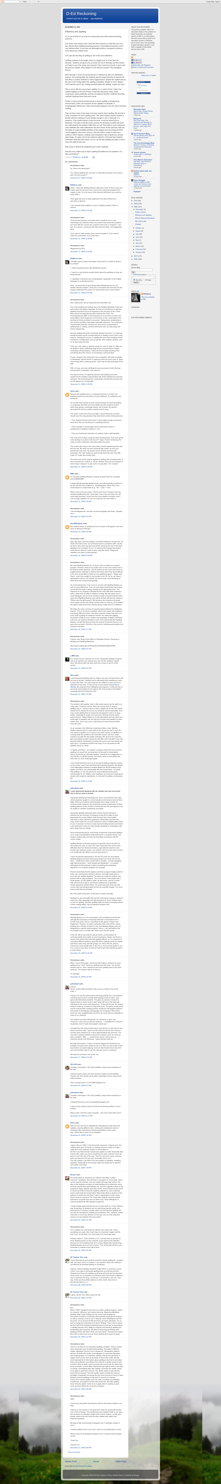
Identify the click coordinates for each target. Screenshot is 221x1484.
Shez (72, 675)
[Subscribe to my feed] (132, 58)
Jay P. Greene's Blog (142, 134)
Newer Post (71, 1461)
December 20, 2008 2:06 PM (80, 1389)
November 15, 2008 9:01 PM (80, 668)
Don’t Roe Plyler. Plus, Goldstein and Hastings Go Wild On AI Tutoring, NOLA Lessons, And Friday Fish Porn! (143, 124)
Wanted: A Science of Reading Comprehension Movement (144, 146)
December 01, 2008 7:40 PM (80, 1168)
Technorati (137, 274)
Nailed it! (137, 175)
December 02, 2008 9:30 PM (80, 1250)
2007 (136, 256)
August (138, 231)
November (140, 209)
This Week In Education (143, 160)
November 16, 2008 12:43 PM (81, 953)
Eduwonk (137, 118)
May (137, 240)
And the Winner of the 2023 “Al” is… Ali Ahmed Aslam (144, 136)
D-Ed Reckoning (81, 13)
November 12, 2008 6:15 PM (80, 516)
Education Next (140, 109)
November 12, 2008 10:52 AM (81, 293)
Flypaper (137, 191)
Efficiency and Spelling (143, 215)
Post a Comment (74, 1452)
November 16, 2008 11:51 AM (81, 907)
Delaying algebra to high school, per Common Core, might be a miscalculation (142, 184)
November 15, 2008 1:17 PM (80, 629)
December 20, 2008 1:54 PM (80, 1337)
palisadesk (74, 788)
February (139, 249)
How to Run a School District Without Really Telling (143, 112)
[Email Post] (93, 157)
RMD (72, 474)
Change (138, 224)
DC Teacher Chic (76, 1257)
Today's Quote (140, 212)
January (139, 252)
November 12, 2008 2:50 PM (80, 501)
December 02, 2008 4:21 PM (80, 1220)
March (138, 246)
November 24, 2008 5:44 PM (80, 1135)
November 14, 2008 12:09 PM (81, 555)
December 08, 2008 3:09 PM (80, 1285)
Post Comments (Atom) (83, 1466)
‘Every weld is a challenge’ (142, 154)
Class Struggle (139, 180)
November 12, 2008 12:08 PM (81, 384)
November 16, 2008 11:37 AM (81, 781)
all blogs (148, 280)
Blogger (136, 1475)
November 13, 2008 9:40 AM (80, 532)
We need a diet (140, 221)
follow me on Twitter (148, 75)
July (137, 234)
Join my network (143, 90)
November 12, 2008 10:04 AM (81, 178)
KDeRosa (74, 185)
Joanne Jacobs (140, 152)
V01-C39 (73, 1064)
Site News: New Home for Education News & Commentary (142, 163)
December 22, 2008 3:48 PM (80, 1448)
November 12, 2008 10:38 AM (81, 239)
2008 (136, 207)
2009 (136, 204)
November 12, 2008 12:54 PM (81, 467)
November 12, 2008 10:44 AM (81, 251)
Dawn (72, 1123)
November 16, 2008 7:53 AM (80, 694)
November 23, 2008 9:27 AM (80, 1085)
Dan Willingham (76, 523)
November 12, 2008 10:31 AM (81, 210)
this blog (138, 280)
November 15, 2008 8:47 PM (80, 649)
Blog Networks (144, 93)
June (138, 237)
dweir (72, 391)
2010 (136, 201)
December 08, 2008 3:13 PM (80, 1298)
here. (72, 513)
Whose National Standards (145, 218)
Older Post (121, 1461)
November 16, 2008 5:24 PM (80, 977)
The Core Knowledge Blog (144, 143)
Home (96, 1461)
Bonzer (73, 1175)
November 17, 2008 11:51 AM (81, 1057)
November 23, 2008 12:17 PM (81, 1116)
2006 (136, 259)
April (137, 243)
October (139, 228)
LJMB (72, 656)
